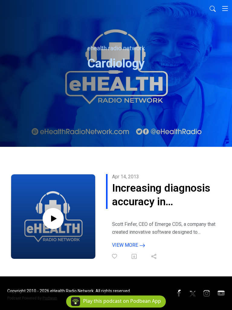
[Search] (212, 8)
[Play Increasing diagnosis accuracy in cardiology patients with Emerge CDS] (53, 218)
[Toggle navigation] (225, 8)
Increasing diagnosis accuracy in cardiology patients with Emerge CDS (161, 195)
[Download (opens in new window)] (134, 256)
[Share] (154, 256)
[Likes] (114, 256)
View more (125, 245)
